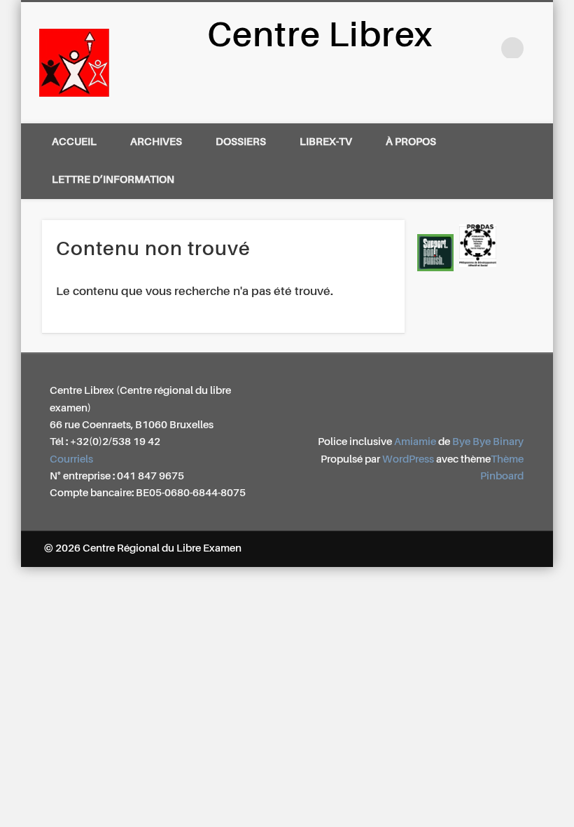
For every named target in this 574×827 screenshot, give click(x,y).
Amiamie (415, 442)
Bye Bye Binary (488, 442)
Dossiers (241, 142)
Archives (156, 142)
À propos (411, 142)
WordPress (408, 459)
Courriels (71, 459)
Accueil (74, 142)
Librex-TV (326, 142)
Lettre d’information (113, 180)
